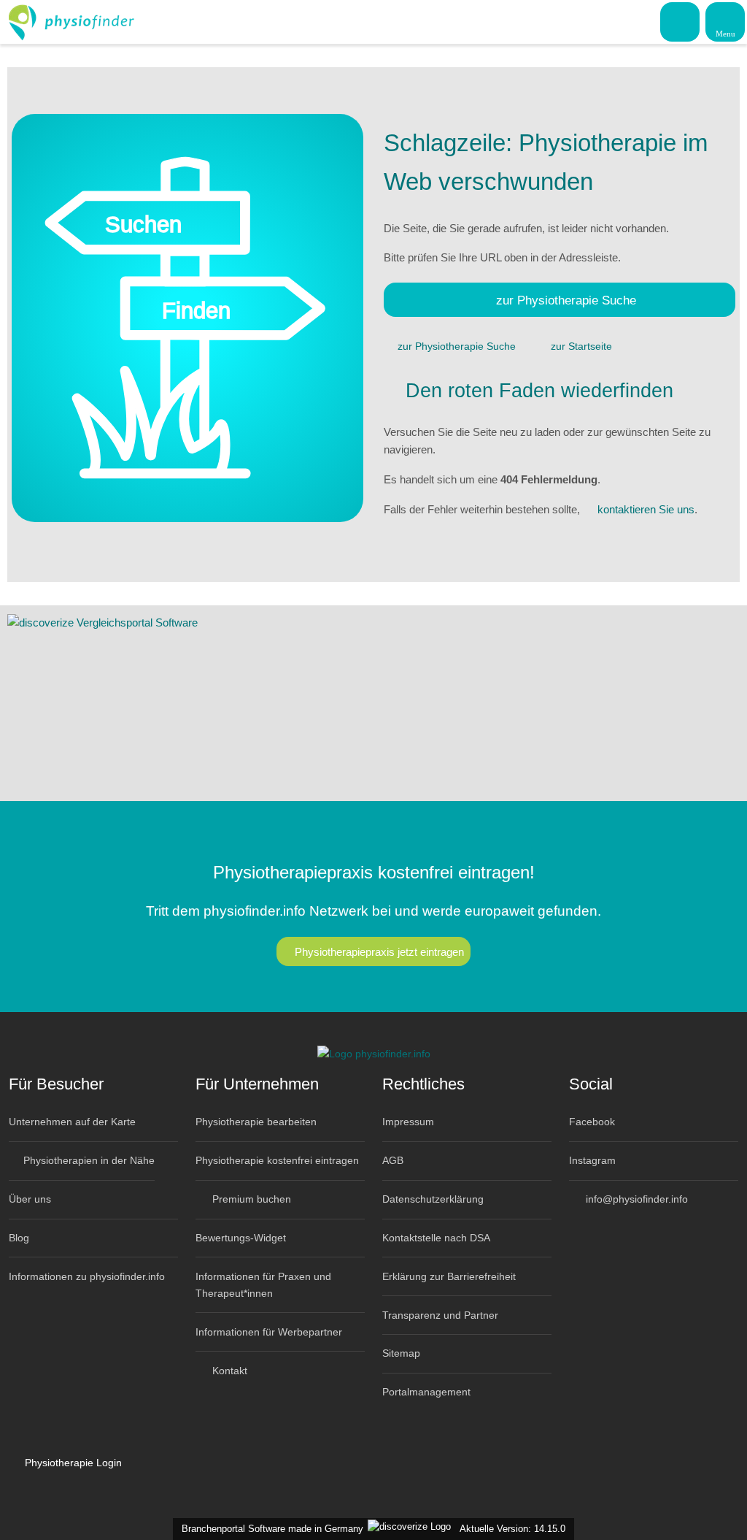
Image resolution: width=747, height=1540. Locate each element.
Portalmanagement (426, 1392)
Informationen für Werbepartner (269, 1332)
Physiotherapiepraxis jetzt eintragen (379, 952)
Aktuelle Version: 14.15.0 (512, 1528)
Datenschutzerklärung (433, 1199)
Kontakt (228, 1370)
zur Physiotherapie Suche (566, 300)
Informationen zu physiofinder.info (87, 1276)
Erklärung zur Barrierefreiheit (449, 1276)
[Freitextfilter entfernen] (680, 21)
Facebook (592, 1121)
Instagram (592, 1160)
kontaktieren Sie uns (645, 509)
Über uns (30, 1199)
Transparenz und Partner (440, 1315)
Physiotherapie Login (72, 1462)
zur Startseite (581, 346)
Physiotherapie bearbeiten (256, 1121)
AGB (392, 1160)
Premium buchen (250, 1199)
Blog (19, 1238)
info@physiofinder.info (635, 1199)
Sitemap (401, 1353)
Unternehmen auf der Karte (72, 1121)
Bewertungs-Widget (241, 1238)
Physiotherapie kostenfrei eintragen (277, 1160)
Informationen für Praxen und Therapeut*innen (263, 1285)
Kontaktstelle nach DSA (436, 1238)
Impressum (408, 1121)
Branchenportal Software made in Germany (269, 1528)
